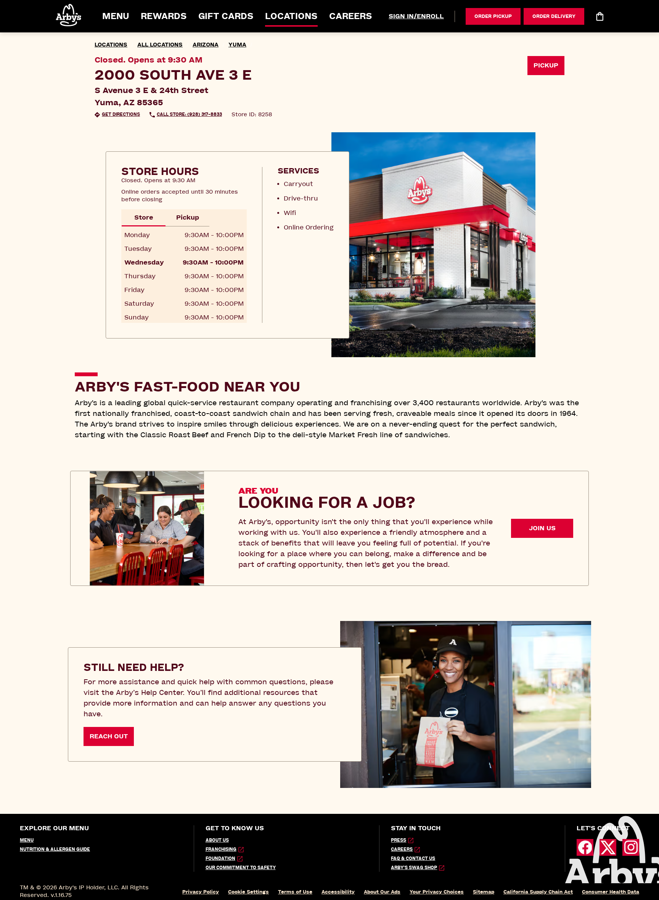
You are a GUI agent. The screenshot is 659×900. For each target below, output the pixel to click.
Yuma (237, 45)
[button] (69, 15)
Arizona (206, 45)
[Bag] (599, 16)
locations (111, 45)
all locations (160, 45)
